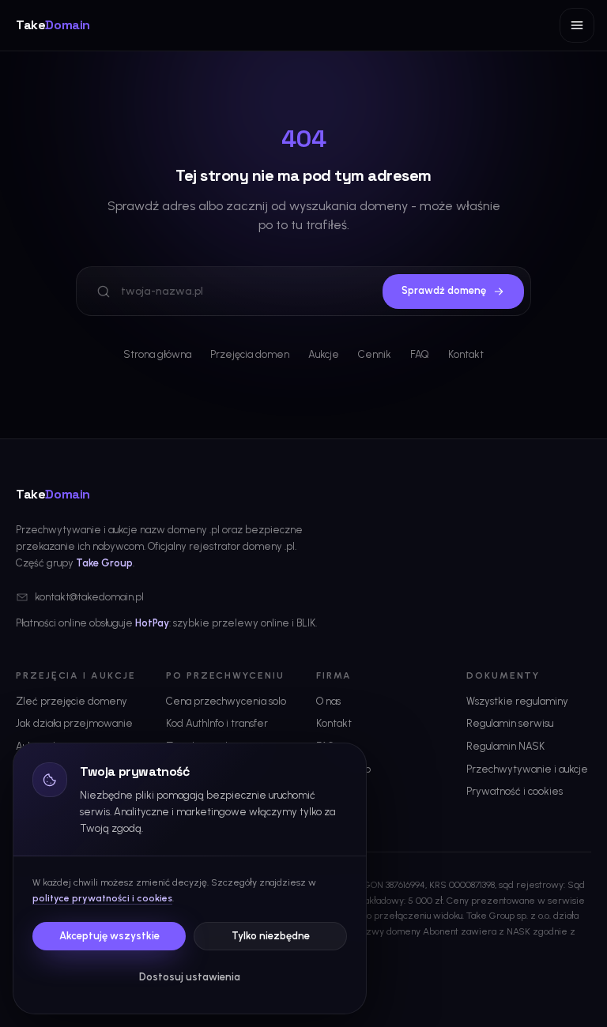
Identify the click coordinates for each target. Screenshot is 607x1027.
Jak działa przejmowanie (74, 723)
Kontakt (466, 354)
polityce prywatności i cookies (102, 898)
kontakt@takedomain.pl (89, 597)
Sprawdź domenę (444, 290)
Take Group (104, 563)
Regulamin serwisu (509, 723)
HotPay (152, 623)
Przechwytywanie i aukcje (527, 769)
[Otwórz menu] (577, 25)
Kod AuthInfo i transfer (217, 723)
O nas (328, 701)
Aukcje (323, 354)
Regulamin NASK (505, 746)
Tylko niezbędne (271, 936)
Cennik (374, 354)
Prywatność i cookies (514, 791)
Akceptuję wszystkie (109, 936)
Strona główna (157, 354)
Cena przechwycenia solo (226, 701)
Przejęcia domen (249, 354)
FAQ (419, 354)
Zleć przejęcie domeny (71, 701)
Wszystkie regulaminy (517, 701)
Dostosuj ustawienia (189, 977)
